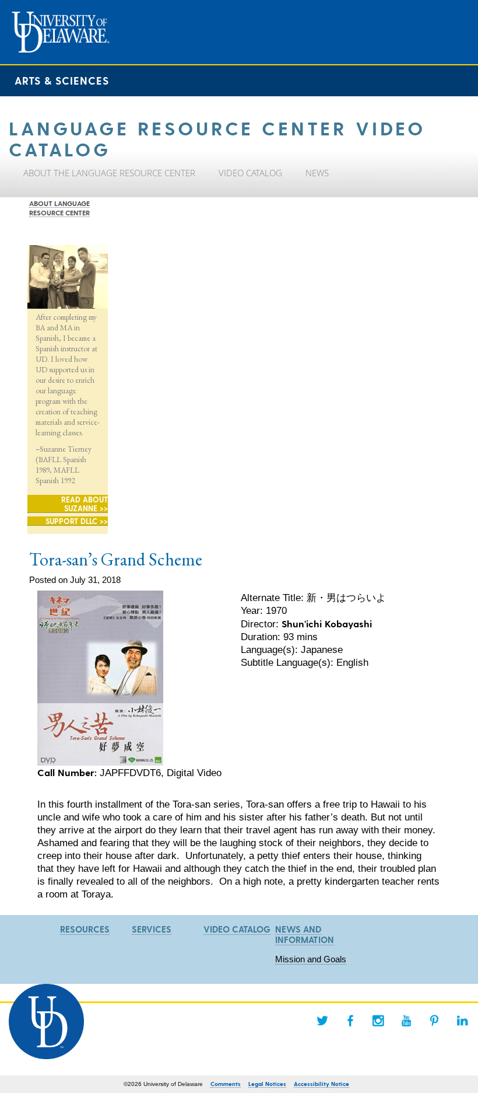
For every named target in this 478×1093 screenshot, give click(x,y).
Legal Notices (267, 1083)
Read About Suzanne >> (84, 503)
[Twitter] (322, 1020)
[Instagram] (378, 1020)
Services (151, 929)
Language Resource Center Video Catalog (217, 137)
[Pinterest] (434, 1020)
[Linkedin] (462, 1020)
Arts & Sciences (62, 80)
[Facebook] (350, 1020)
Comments (225, 1083)
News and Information (304, 934)
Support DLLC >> (76, 520)
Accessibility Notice (321, 1083)
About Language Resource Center (59, 207)
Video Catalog (236, 929)
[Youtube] (406, 1020)
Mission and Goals (310, 959)
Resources (85, 929)
